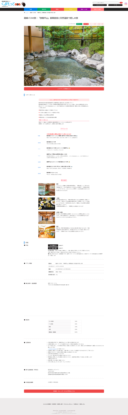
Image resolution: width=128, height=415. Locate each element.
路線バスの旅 (84, 9)
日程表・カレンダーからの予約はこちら (64, 391)
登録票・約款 (59, 404)
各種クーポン (82, 404)
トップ (26, 12)
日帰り (95, 23)
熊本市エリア (79, 23)
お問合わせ (76, 404)
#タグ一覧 (86, 23)
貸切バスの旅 (97, 9)
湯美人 (57, 9)
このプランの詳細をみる (64, 89)
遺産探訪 (44, 9)
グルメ (70, 9)
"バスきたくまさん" (52, 349)
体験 (31, 9)
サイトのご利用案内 (47, 404)
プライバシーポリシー (68, 404)
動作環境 (54, 404)
